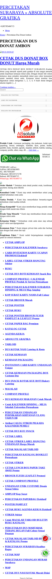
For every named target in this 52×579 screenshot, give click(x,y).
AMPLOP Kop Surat (16, 494)
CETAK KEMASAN (16, 354)
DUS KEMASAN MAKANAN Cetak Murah (28, 399)
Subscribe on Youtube (11, 105)
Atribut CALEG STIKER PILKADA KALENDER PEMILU (24, 424)
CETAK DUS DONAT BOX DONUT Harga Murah (24, 60)
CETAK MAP (12, 554)
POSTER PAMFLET (16, 504)
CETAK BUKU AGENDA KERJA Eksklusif (28, 509)
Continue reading (8, 87)
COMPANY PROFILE (17, 394)
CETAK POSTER (14, 305)
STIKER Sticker (13, 514)
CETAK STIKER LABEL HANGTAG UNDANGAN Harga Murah (25, 442)
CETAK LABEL (14, 436)
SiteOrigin (29, 578)
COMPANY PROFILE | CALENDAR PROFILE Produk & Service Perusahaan (26, 280)
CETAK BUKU (13, 310)
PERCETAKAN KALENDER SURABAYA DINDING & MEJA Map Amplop (27, 288)
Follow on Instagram (11, 110)
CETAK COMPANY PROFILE (21, 481)
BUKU (8, 268)
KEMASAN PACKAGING (19, 359)
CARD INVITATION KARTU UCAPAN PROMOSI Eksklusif (26, 254)
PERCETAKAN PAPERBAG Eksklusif (25, 499)
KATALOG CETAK (16, 328)
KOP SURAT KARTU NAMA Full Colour (27, 295)
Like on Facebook (9, 100)
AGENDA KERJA (14, 334)
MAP (8, 567)
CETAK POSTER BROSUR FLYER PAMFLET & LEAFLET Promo (24, 317)
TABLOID (10, 344)
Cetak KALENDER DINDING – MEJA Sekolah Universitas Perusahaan (26, 406)
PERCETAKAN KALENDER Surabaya (26, 247)
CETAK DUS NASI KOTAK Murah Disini (27, 573)
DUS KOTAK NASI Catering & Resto (25, 349)
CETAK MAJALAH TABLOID (21, 449)
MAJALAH (11, 389)
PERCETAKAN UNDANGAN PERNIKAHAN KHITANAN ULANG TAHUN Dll (25, 415)
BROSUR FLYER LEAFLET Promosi (25, 475)
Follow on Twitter (10, 95)
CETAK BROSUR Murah (18, 300)
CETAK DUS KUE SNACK (19, 431)
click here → (34, 150)
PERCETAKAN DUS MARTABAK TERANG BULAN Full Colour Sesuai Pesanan (25, 531)
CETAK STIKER (14, 462)
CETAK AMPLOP (15, 242)
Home (2, 35)
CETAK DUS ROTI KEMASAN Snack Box (28, 273)
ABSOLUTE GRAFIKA (18, 339)
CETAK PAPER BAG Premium (21, 323)
